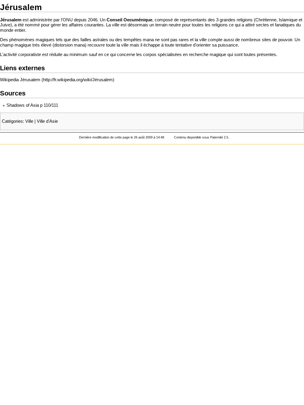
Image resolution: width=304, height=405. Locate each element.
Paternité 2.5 (219, 137)
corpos (149, 54)
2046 (92, 19)
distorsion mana (69, 45)
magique (218, 54)
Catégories (12, 121)
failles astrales (94, 39)
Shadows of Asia (23, 105)
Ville (29, 121)
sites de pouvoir (277, 39)
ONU (68, 19)
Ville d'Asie (47, 121)
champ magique (15, 45)
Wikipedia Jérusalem (20, 79)
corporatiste (29, 54)
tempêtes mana (139, 39)
